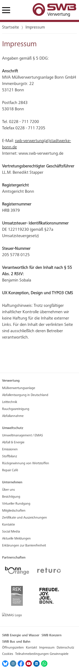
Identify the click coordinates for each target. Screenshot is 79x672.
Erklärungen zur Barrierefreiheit (24, 545)
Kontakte (8, 524)
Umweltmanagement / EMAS (22, 435)
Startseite (10, 28)
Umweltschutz (12, 428)
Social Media (11, 531)
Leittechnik (9, 402)
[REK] (17, 596)
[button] (7, 11)
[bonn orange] (17, 571)
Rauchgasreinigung (15, 409)
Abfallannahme (13, 416)
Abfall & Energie (13, 442)
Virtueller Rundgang (16, 503)
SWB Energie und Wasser (20, 635)
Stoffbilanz (9, 456)
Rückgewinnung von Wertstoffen (25, 463)
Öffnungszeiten (13, 647)
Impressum (47, 647)
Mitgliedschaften (13, 510)
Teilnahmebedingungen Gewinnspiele (41, 654)
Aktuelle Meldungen (16, 538)
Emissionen (10, 449)
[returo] (49, 571)
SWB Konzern (52, 635)
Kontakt (31, 647)
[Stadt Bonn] (49, 596)
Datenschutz (65, 647)
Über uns (8, 490)
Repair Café (10, 470)
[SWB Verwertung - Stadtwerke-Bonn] (55, 10)
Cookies (7, 654)
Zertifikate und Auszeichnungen (24, 517)
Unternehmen (12, 482)
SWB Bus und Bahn (16, 641)
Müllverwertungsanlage (18, 388)
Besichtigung (11, 497)
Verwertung (11, 380)
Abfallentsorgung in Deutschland (25, 395)
